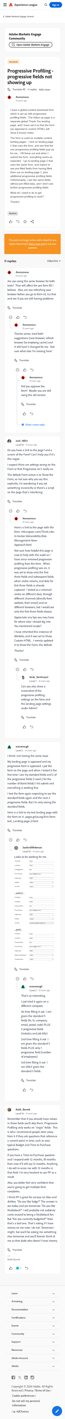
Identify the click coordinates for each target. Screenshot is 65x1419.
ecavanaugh (22, 746)
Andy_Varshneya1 (38, 676)
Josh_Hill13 (22, 440)
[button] (18, 89)
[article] (32, 295)
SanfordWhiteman (32, 847)
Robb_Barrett (23, 1109)
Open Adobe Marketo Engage (32, 44)
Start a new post (37, 244)
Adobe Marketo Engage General (19, 16)
